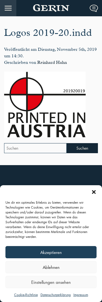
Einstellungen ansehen (51, 282)
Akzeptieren (51, 252)
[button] (94, 192)
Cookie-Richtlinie (26, 295)
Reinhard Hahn (52, 62)
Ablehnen (51, 267)
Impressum (80, 295)
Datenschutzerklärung (56, 295)
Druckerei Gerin (51, 8)
